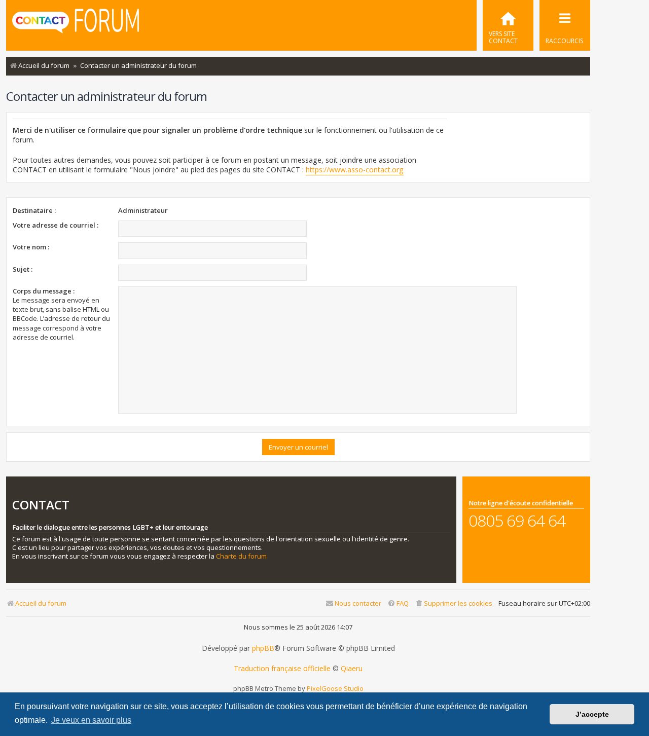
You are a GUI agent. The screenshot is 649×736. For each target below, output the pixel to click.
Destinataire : (34, 210)
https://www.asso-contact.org (355, 169)
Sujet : (22, 269)
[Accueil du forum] (75, 24)
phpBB (263, 648)
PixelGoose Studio (335, 688)
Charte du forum (241, 556)
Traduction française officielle (282, 668)
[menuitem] (508, 25)
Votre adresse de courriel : (55, 225)
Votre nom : (31, 246)
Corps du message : (44, 291)
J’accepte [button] (592, 714)
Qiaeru (352, 668)
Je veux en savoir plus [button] (91, 720)
